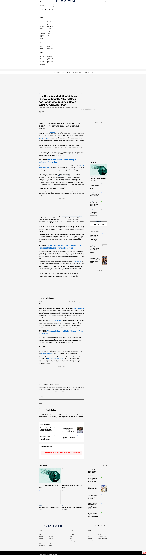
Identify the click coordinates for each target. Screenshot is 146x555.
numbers (52, 132)
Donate (104, 1)
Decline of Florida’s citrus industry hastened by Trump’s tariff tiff (94, 213)
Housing (49, 28)
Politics (48, 33)
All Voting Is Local (64, 175)
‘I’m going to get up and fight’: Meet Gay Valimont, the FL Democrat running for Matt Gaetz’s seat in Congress (46, 430)
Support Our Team (102, 536)
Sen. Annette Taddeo (55, 320)
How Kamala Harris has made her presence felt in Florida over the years (45, 438)
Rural (48, 35)
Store (41, 58)
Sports (41, 38)
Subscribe (98, 1)
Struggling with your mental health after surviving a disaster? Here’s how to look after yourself (93, 506)
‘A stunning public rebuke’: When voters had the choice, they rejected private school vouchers (94, 238)
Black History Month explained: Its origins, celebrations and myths (93, 515)
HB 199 (51, 266)
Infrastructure (52, 541)
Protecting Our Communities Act (56, 358)
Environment (50, 26)
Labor (41, 31)
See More (105, 465)
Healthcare (42, 28)
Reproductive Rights (43, 547)
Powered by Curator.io (77, 456)
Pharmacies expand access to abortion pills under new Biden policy (95, 260)
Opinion (58, 72)
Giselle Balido (41, 111)
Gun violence (77, 261)
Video (80, 72)
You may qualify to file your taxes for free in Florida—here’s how (92, 480)
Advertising (42, 64)
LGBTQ (48, 31)
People (41, 48)
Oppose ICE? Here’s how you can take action (94, 187)
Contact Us (42, 61)
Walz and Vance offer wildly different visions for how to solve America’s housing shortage (95, 249)
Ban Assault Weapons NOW (68, 312)
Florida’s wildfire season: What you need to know (94, 204)
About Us (42, 56)
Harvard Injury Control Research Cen (72, 216)
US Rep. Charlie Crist (78, 308)
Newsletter (49, 56)
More (89, 530)
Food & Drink (72, 534)
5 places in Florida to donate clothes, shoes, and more (92, 488)
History (41, 46)
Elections (42, 26)
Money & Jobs (43, 33)
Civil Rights (42, 21)
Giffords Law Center (44, 138)
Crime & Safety (52, 534)
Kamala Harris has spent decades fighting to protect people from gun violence (68, 430)
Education (49, 24)
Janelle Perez (42, 339)
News (48, 46)
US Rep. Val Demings (47, 353)
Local (63, 72)
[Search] (52, 6)
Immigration (41, 541)
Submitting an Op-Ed (102, 538)
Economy (42, 24)
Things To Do (50, 48)
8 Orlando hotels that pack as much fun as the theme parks (93, 497)
